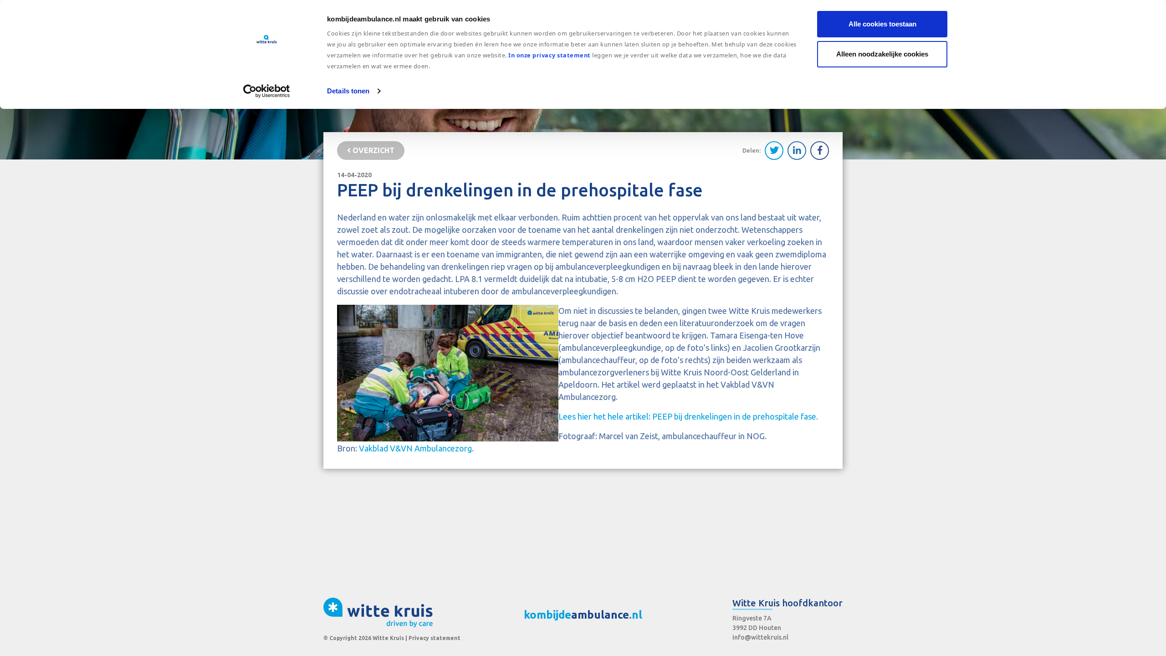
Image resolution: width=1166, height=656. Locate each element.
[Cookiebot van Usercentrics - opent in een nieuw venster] (267, 91)
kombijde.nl (583, 615)
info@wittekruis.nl (760, 637)
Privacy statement (434, 638)
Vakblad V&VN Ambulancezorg (415, 448)
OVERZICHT (372, 150)
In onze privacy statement (549, 55)
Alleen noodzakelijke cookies (882, 54)
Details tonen (348, 91)
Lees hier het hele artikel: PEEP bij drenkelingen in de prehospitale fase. (688, 416)
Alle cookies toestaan (882, 24)
